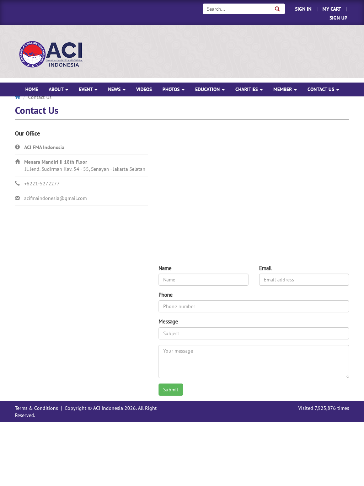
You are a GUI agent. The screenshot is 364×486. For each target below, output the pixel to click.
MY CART (331, 9)
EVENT (86, 89)
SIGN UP (338, 18)
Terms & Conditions (36, 408)
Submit (170, 389)
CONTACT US (321, 89)
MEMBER (283, 89)
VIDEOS (144, 89)
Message (168, 321)
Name (165, 268)
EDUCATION (208, 89)
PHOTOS (171, 89)
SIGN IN (303, 9)
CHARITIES (247, 89)
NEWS (115, 89)
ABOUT (57, 89)
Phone (166, 294)
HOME (31, 89)
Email (265, 268)
